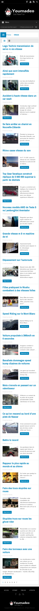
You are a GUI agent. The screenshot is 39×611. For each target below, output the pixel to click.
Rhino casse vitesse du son (17, 150)
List (9, 41)
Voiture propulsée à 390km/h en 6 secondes (19, 337)
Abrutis (10, 52)
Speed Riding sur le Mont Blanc (19, 313)
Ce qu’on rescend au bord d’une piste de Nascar (19, 415)
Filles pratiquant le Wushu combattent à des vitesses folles (19, 289)
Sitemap (14, 590)
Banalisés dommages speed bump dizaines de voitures (17, 362)
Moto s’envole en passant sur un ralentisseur (19, 387)
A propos (32, 590)
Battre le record (10, 440)
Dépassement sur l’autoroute (17, 260)
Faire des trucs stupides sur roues (17, 490)
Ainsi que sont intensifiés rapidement (16, 72)
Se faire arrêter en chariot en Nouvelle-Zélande (17, 126)
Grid (4, 41)
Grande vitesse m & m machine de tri (18, 235)
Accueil (6, 590)
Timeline (23, 590)
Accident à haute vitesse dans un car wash (19, 97)
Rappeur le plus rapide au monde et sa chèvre (16, 465)
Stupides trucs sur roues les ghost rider (17, 520)
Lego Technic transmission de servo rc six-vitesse (18, 47)
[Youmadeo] (19, 12)
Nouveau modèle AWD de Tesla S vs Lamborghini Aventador (19, 209)
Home (9, 35)
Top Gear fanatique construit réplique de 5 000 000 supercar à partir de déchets (19, 177)
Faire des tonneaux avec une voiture (17, 551)
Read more (24, 64)
